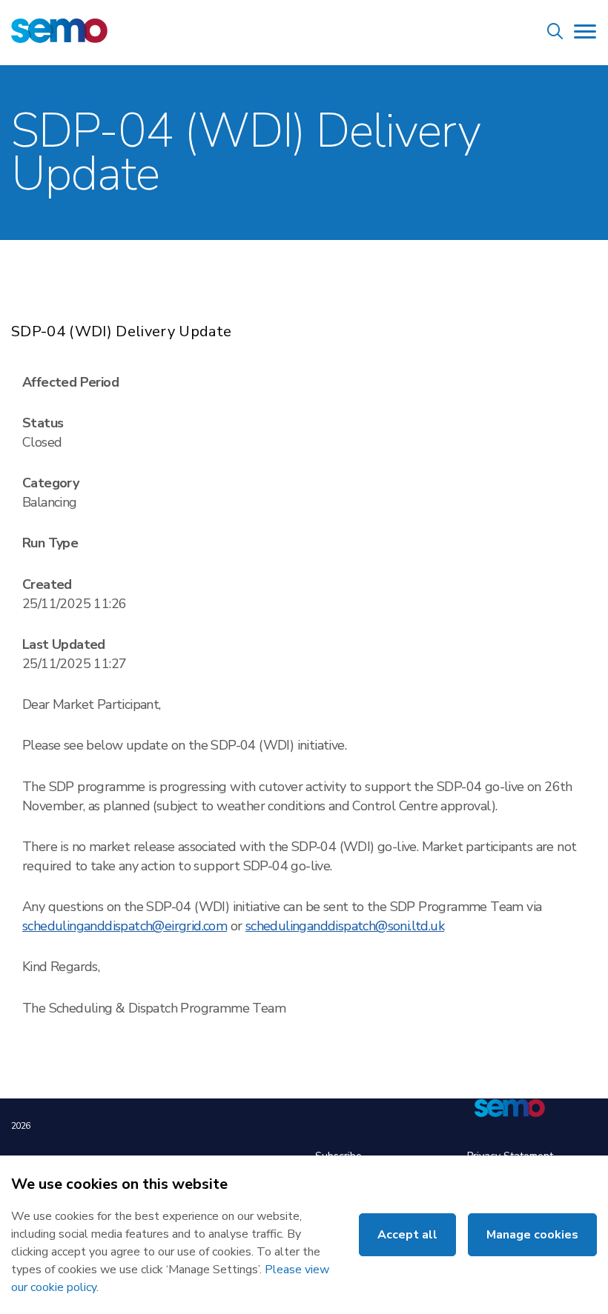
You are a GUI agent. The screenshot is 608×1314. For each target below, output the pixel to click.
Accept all (407, 1235)
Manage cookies (532, 1235)
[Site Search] (555, 33)
